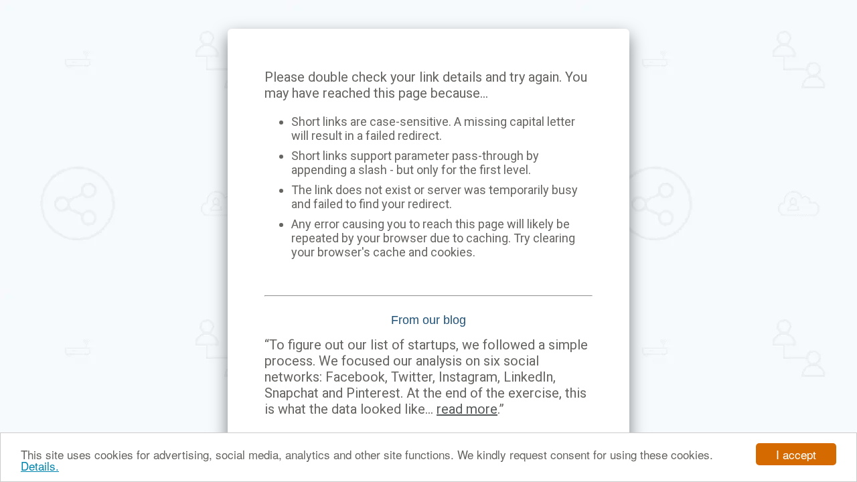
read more (467, 409)
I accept (796, 454)
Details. (40, 465)
